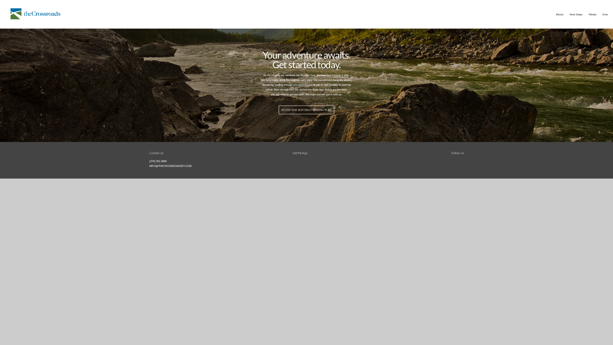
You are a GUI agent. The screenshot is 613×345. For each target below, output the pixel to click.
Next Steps (576, 14)
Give (605, 14)
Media (593, 14)
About (560, 14)
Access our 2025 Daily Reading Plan (306, 110)
